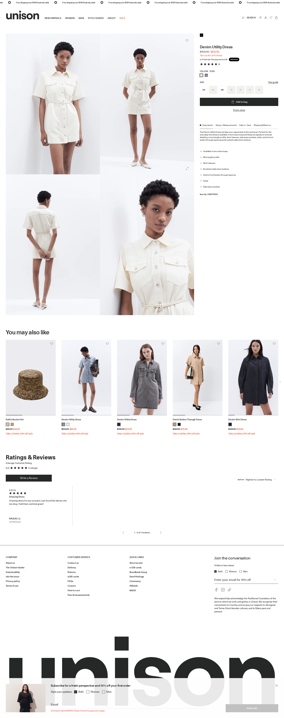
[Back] (201, 35)
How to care (74, 590)
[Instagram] (223, 590)
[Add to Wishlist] (187, 41)
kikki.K (133, 590)
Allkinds (134, 585)
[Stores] (260, 18)
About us (10, 563)
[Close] (276, 685)
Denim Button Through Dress (187, 419)
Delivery (72, 567)
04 (203, 89)
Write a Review (29, 478)
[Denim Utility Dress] (86, 377)
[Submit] (274, 580)
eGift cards (73, 576)
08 (222, 89)
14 (250, 89)
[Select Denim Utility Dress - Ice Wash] (206, 75)
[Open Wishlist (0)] (271, 18)
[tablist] (239, 126)
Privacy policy (13, 581)
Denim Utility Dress (71, 419)
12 (241, 89)
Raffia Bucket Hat (15, 419)
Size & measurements (79, 595)
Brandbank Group (138, 572)
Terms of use (12, 585)
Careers (72, 585)
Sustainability (13, 572)
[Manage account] (266, 18)
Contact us (73, 563)
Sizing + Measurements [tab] (226, 125)
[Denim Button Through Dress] (198, 377)
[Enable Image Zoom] (187, 168)
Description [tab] (207, 125)
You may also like (27, 332)
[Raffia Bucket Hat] (31, 377)
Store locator (136, 563)
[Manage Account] (266, 18)
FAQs (70, 581)
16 (259, 89)
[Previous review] (123, 533)
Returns (71, 572)
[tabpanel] (239, 162)
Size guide (273, 82)
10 (231, 89)
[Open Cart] (276, 18)
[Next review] (161, 533)
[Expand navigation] (127, 21)
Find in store (239, 110)
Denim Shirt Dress (237, 419)
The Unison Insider (15, 567)
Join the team (12, 576)
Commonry (135, 581)
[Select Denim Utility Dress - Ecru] (201, 75)
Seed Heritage (137, 576)
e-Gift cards (136, 567)
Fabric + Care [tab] (245, 125)
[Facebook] (216, 590)
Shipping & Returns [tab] (262, 125)
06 (213, 89)
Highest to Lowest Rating (259, 479)
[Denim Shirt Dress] (253, 377)
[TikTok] (229, 590)
